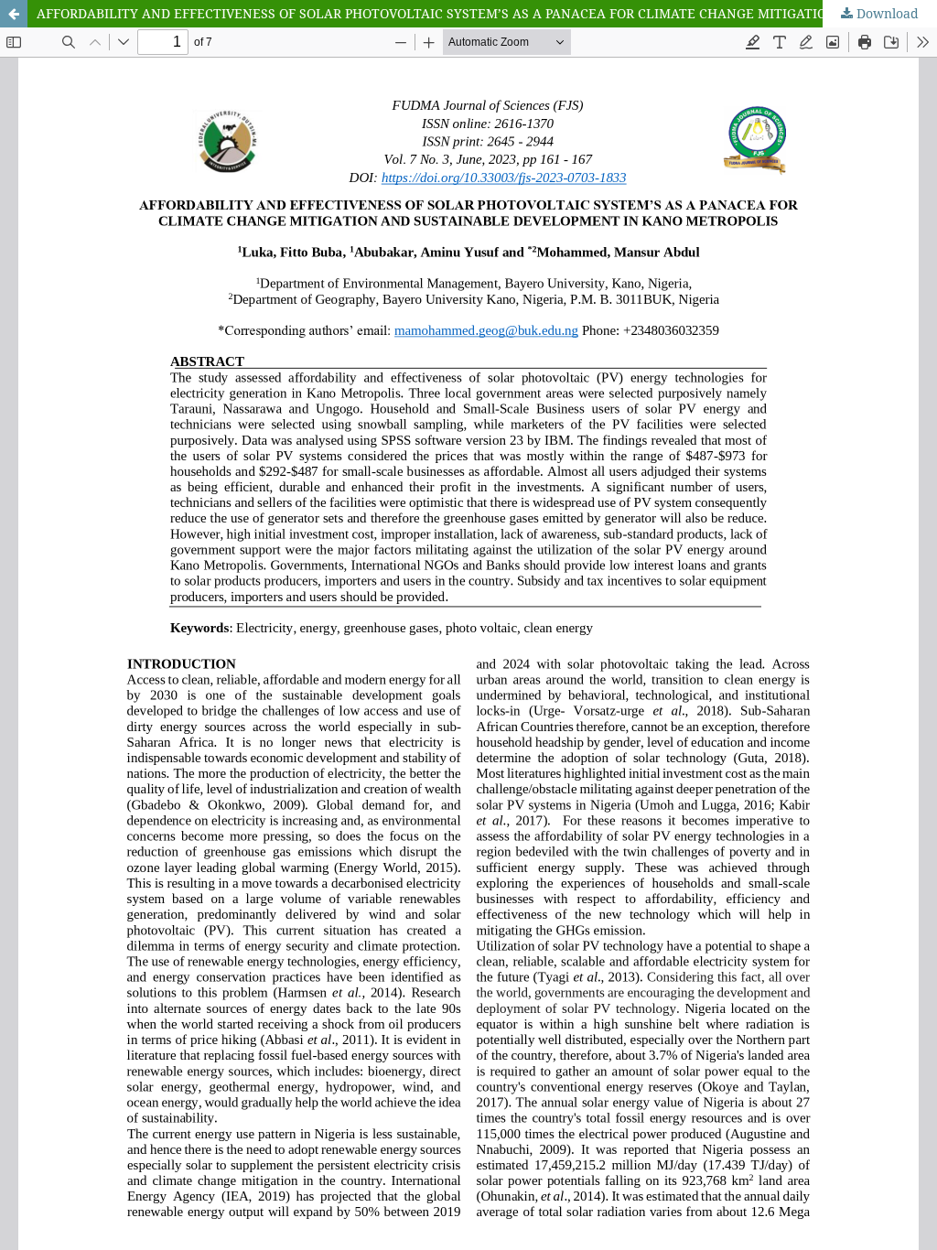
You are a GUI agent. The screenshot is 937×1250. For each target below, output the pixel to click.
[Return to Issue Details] (13, 13)
